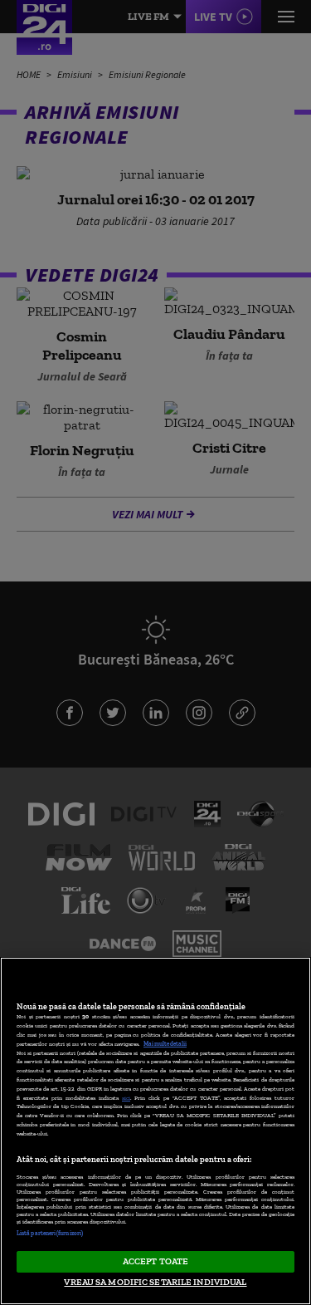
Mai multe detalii (165, 1043)
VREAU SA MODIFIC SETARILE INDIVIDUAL (155, 1282)
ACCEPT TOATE (155, 1261)
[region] (155, 1131)
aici (126, 1097)
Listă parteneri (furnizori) (50, 1233)
